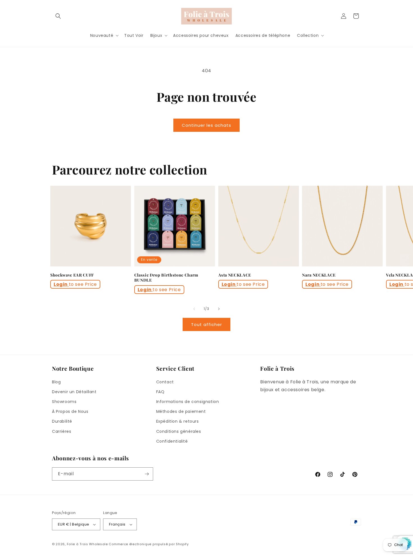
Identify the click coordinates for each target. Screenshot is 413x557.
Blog (56, 382)
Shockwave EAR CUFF (72, 275)
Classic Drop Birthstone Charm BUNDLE (166, 278)
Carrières (61, 431)
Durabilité (62, 421)
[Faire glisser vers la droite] (219, 309)
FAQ (160, 392)
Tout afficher (206, 324)
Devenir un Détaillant (74, 392)
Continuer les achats (206, 125)
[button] (58, 16)
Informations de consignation (187, 401)
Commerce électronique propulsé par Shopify (149, 544)
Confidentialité (172, 441)
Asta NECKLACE (234, 275)
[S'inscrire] (146, 474)
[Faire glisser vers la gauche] (194, 309)
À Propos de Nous (70, 411)
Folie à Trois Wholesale (87, 544)
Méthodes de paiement (181, 411)
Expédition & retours (177, 421)
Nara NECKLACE (319, 275)
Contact (165, 382)
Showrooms (64, 401)
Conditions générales (178, 431)
